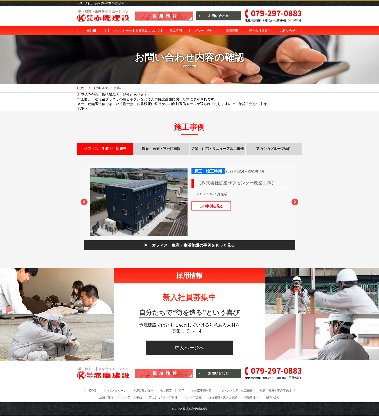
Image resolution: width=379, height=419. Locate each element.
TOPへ (82, 108)
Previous (84, 202)
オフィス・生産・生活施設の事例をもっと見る (193, 245)
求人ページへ (189, 347)
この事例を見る (211, 206)
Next (295, 202)
